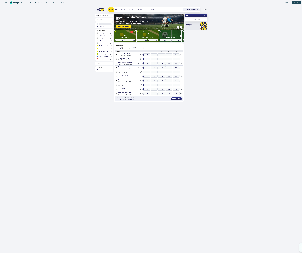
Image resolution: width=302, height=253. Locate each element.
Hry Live (62, 2)
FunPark (54, 2)
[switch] (205, 9)
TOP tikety (130, 9)
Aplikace (153, 9)
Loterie (23, 2)
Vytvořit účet (287, 2)
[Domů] (15, 2)
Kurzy (111, 9)
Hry (47, 2)
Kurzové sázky (39, 2)
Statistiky (139, 9)
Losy (30, 2)
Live (116, 9)
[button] (104, 20)
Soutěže (146, 9)
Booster (122, 9)
